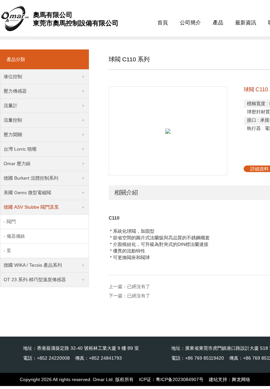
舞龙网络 (241, 379)
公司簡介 (190, 22)
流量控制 (13, 120)
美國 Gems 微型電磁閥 (27, 192)
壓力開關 (13, 134)
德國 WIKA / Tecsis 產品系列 (33, 265)
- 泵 (7, 250)
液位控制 (13, 76)
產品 (218, 22)
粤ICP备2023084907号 (179, 379)
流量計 (10, 105)
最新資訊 (245, 22)
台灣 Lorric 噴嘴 (20, 149)
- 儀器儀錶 (14, 236)
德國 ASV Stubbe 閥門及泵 (31, 207)
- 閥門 (10, 221)
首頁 (162, 22)
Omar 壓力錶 (17, 163)
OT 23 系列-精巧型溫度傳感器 (35, 279)
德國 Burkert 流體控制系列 (31, 178)
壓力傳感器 (15, 91)
